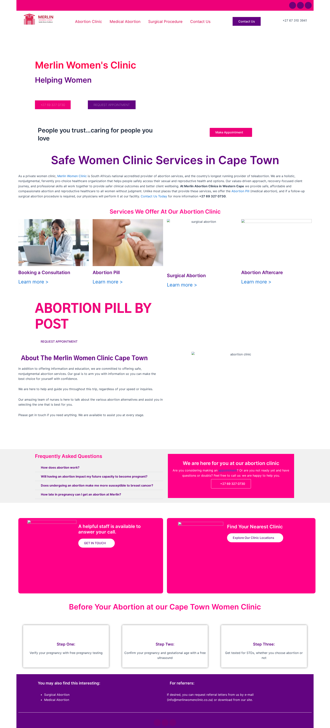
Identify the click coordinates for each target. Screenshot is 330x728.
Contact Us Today (154, 196)
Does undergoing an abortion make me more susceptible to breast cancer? (97, 485)
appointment (227, 470)
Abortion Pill (240, 191)
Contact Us (200, 21)
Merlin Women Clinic (72, 176)
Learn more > (33, 282)
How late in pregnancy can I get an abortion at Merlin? (81, 494)
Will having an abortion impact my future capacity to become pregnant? (94, 476)
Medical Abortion (125, 21)
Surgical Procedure (165, 21)
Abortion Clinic (88, 21)
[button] (99, 467)
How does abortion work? (60, 467)
